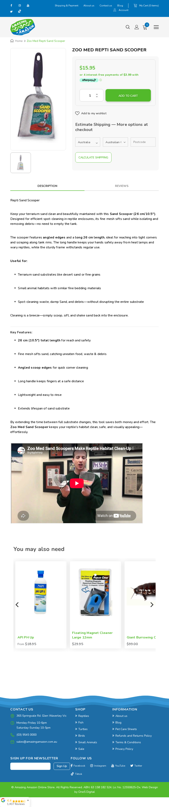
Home (19, 41)
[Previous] (17, 605)
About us (88, 5)
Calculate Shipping (93, 157)
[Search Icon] (128, 27)
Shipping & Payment (66, 5)
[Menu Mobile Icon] (156, 27)
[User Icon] (114, 10)
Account (123, 10)
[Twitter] (11, 11)
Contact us (106, 5)
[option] (38, 97)
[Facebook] (11, 5)
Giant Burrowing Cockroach (147, 637)
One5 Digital (86, 792)
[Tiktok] (19, 11)
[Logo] (22, 27)
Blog (120, 5)
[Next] (151, 605)
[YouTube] (28, 5)
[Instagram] (19, 5)
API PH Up (24, 637)
